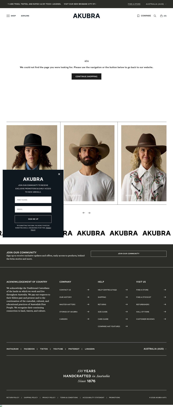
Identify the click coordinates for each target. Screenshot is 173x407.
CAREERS (63, 319)
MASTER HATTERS (67, 304)
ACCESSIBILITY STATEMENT (93, 397)
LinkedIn (90, 349)
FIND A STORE (134, 4)
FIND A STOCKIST (143, 297)
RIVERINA (130, 195)
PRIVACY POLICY (48, 397)
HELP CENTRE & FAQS (107, 290)
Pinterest (73, 349)
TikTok (44, 349)
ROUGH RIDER (74, 195)
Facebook (29, 349)
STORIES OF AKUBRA (68, 312)
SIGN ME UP (33, 219)
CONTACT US (65, 290)
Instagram (12, 349)
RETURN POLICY (12, 397)
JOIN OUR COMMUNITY (128, 254)
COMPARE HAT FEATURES (109, 326)
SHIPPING (102, 297)
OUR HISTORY (65, 297)
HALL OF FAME (142, 312)
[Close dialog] (59, 174)
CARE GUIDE (103, 319)
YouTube (58, 349)
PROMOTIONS (114, 397)
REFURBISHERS (142, 304)
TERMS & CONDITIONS (69, 397)
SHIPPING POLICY (31, 397)
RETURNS (102, 304)
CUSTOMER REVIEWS (145, 319)
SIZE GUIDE (102, 312)
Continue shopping (86, 76)
